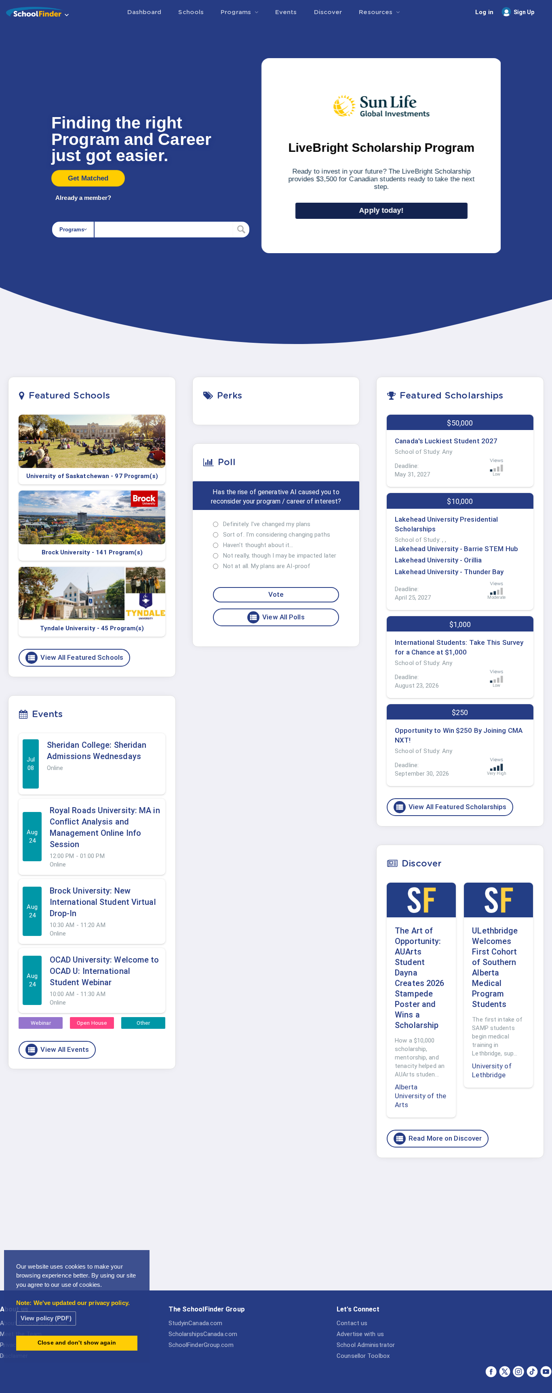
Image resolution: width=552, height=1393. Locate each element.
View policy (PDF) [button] (46, 1318)
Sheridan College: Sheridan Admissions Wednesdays (97, 750)
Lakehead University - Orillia (438, 560)
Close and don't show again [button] (77, 1343)
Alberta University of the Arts (420, 1096)
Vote (276, 594)
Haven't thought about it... (258, 545)
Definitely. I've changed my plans (266, 524)
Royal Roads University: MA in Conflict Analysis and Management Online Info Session (105, 827)
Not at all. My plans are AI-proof (266, 566)
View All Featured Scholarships (450, 807)
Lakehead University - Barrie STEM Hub (456, 549)
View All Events (58, 1049)
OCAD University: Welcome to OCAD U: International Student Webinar (104, 971)
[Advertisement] (459, 1226)
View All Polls (276, 617)
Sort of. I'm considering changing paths (276, 534)
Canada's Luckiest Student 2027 (446, 441)
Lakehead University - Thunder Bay (449, 572)
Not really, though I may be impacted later (279, 555)
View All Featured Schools (75, 657)
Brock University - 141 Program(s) (92, 552)
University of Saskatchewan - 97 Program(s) (92, 476)
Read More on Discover (438, 1138)
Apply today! (381, 210)
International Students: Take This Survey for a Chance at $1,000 (459, 647)
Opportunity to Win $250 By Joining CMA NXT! (459, 735)
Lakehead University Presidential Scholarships (446, 524)
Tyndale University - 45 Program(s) (92, 628)
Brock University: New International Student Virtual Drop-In (103, 902)
